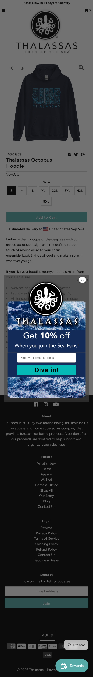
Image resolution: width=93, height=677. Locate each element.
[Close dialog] (82, 280)
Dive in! (47, 370)
